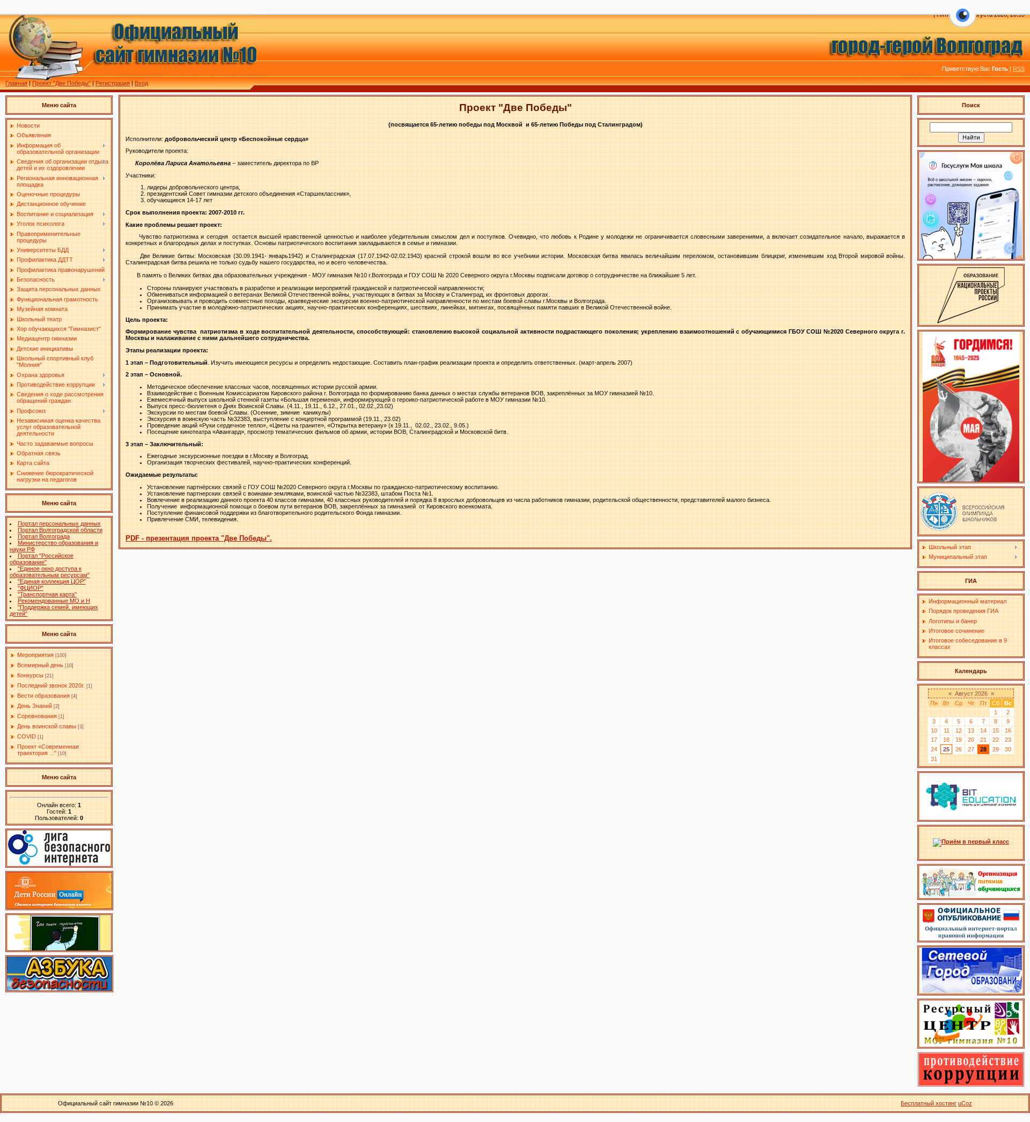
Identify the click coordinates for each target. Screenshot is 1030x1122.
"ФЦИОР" (30, 588)
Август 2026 (971, 693)
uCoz (965, 1103)
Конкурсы (30, 675)
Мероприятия (35, 655)
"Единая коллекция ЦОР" (52, 581)
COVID (26, 736)
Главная (16, 83)
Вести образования (43, 695)
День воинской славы (46, 726)
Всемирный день (40, 665)
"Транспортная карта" (47, 594)
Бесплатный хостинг (929, 1103)
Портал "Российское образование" (41, 558)
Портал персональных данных (59, 523)
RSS (1019, 68)
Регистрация (112, 83)
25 (946, 749)
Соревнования (37, 716)
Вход (141, 83)
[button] (962, 21)
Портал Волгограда (44, 536)
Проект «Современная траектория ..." (48, 749)
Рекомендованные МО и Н (54, 600)
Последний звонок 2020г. (51, 685)
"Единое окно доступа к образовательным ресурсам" (50, 571)
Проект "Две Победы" (61, 83)
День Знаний (34, 706)
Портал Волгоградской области (60, 530)
